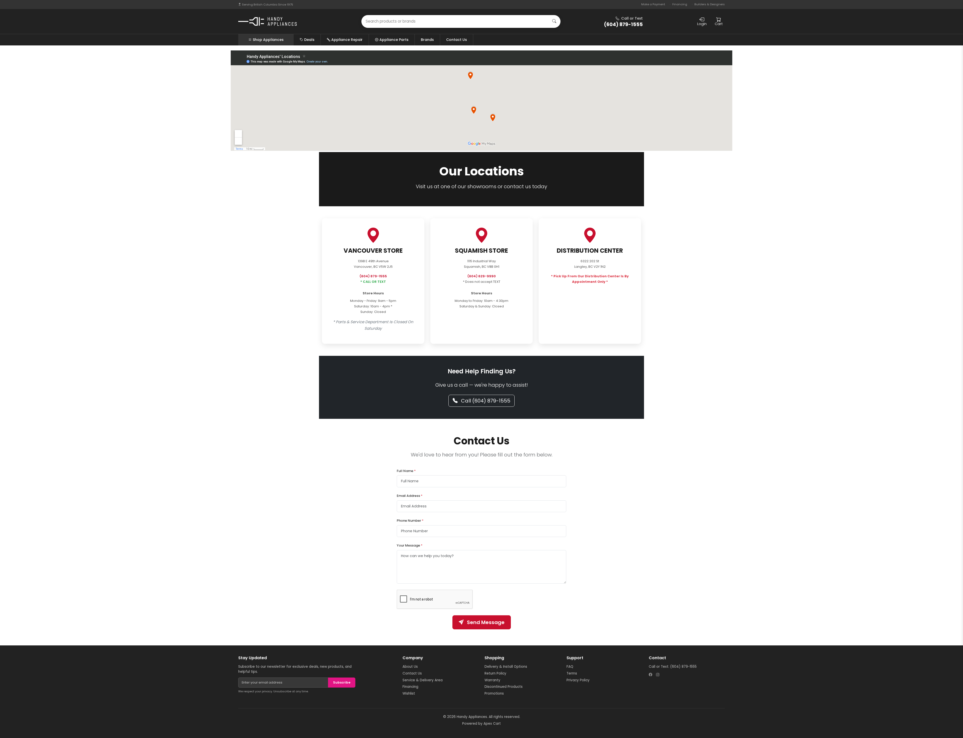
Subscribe (341, 682)
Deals (309, 39)
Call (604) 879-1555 (485, 400)
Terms (572, 673)
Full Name (406, 470)
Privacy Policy (578, 680)
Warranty (492, 680)
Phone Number (410, 520)
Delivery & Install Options (506, 666)
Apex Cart (492, 723)
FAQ (570, 666)
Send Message (485, 622)
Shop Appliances (268, 39)
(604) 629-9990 (481, 276)
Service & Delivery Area (423, 680)
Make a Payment (653, 4)
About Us (410, 666)
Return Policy (495, 673)
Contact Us (456, 39)
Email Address (410, 495)
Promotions (494, 693)
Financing (679, 4)
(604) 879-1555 (373, 276)
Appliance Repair (347, 39)
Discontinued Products (504, 686)
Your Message (410, 545)
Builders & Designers (709, 4)
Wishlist (409, 693)
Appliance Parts (394, 39)
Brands (427, 39)
